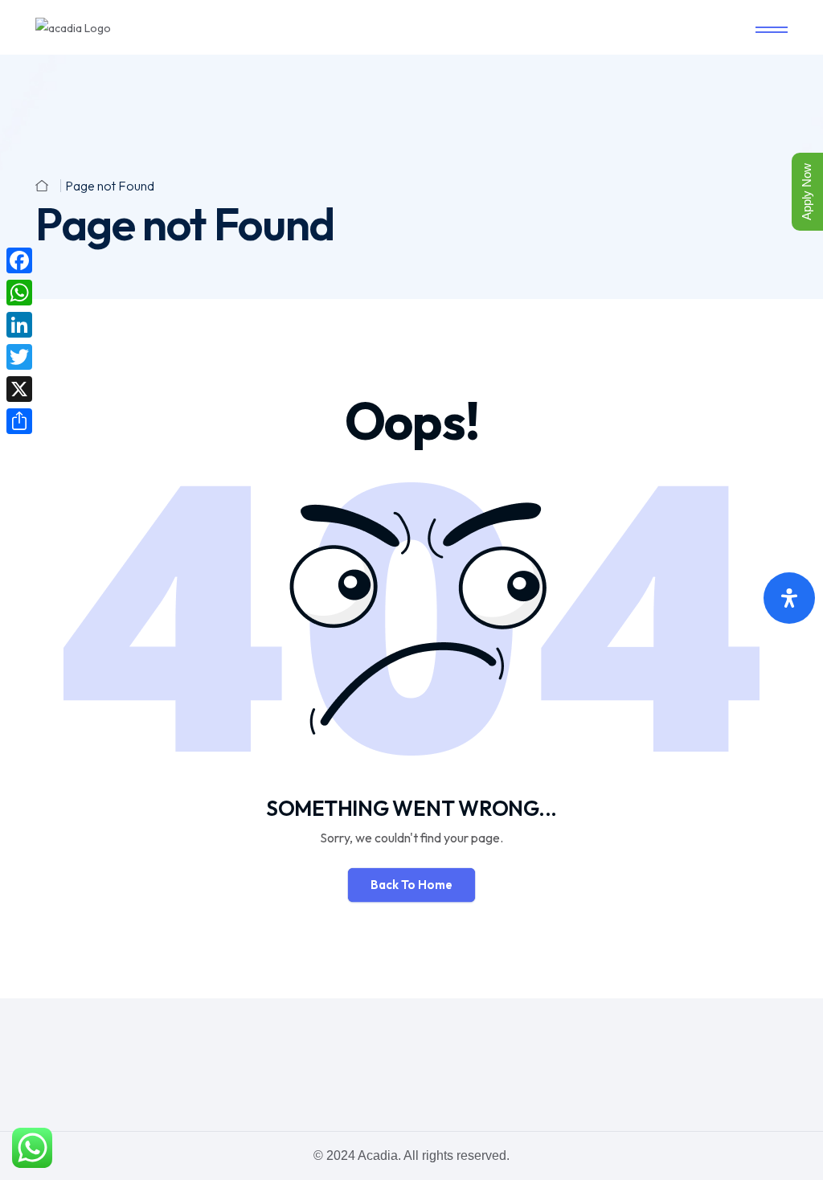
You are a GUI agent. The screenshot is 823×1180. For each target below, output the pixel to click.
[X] (19, 389)
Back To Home (411, 884)
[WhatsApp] (19, 293)
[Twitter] (19, 357)
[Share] (19, 421)
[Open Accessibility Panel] (789, 598)
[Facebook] (19, 260)
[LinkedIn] (19, 325)
